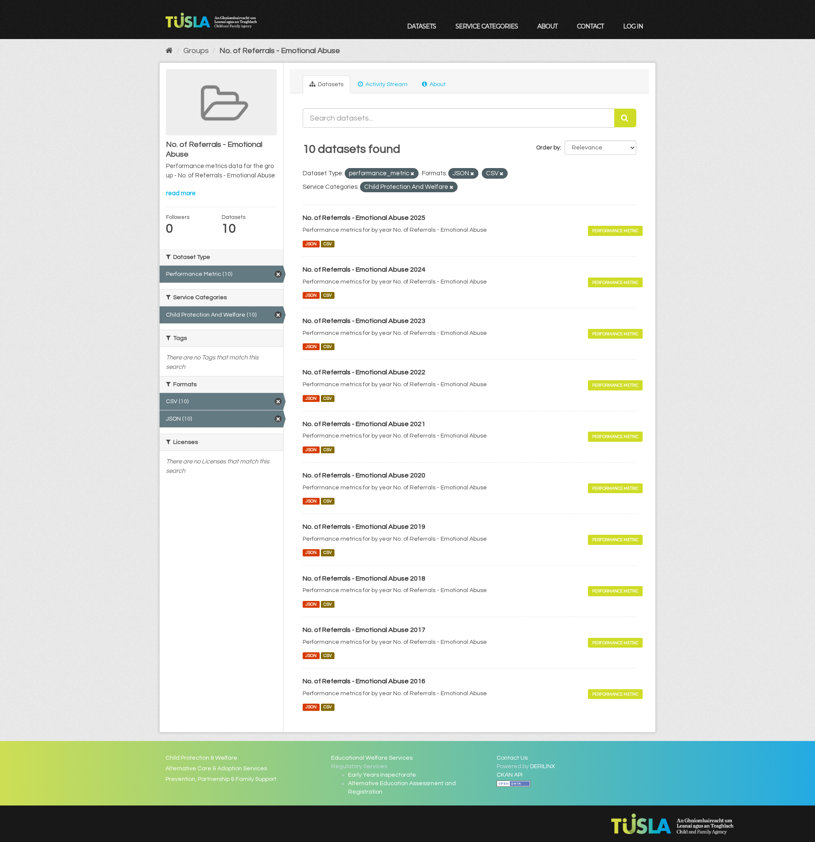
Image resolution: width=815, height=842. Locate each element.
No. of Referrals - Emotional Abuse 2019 (364, 526)
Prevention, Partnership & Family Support (221, 779)
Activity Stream (386, 84)
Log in (633, 26)
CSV (327, 243)
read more (181, 193)
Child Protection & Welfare (201, 758)
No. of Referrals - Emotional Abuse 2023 (364, 320)
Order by (548, 148)
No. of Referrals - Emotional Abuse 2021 (364, 424)
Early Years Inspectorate (382, 775)
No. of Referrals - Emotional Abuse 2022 (364, 372)
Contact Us (512, 758)
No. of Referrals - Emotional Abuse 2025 (364, 217)
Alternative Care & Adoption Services (216, 769)
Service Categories (486, 26)
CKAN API (510, 775)
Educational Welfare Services (372, 758)
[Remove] (412, 173)
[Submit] (625, 118)
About (547, 26)
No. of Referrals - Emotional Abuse (279, 51)
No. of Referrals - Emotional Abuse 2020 (364, 475)
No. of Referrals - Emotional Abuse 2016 (364, 681)
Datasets (421, 26)
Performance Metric (615, 230)
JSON (311, 243)
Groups (196, 51)
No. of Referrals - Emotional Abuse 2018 (364, 578)
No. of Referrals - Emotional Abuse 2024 (364, 269)
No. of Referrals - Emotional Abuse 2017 (364, 629)
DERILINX (542, 766)
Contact (590, 26)
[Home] (169, 51)
